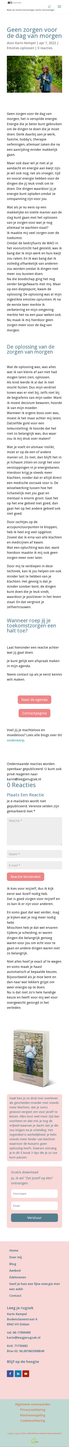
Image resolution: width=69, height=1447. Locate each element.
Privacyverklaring (32, 1410)
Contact (15, 1296)
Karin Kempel (25, 43)
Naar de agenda (34, 699)
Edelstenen (17, 1277)
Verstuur (34, 1217)
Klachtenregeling (32, 1415)
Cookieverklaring (32, 1421)
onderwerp (15, 740)
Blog (12, 1264)
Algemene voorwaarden (32, 1404)
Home (13, 1250)
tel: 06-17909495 (19, 1332)
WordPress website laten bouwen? (45, 1433)
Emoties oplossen (20, 48)
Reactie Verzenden (26, 876)
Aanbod (15, 1270)
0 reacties (45, 48)
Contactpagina (34, 713)
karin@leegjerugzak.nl (23, 1337)
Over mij (15, 1257)
